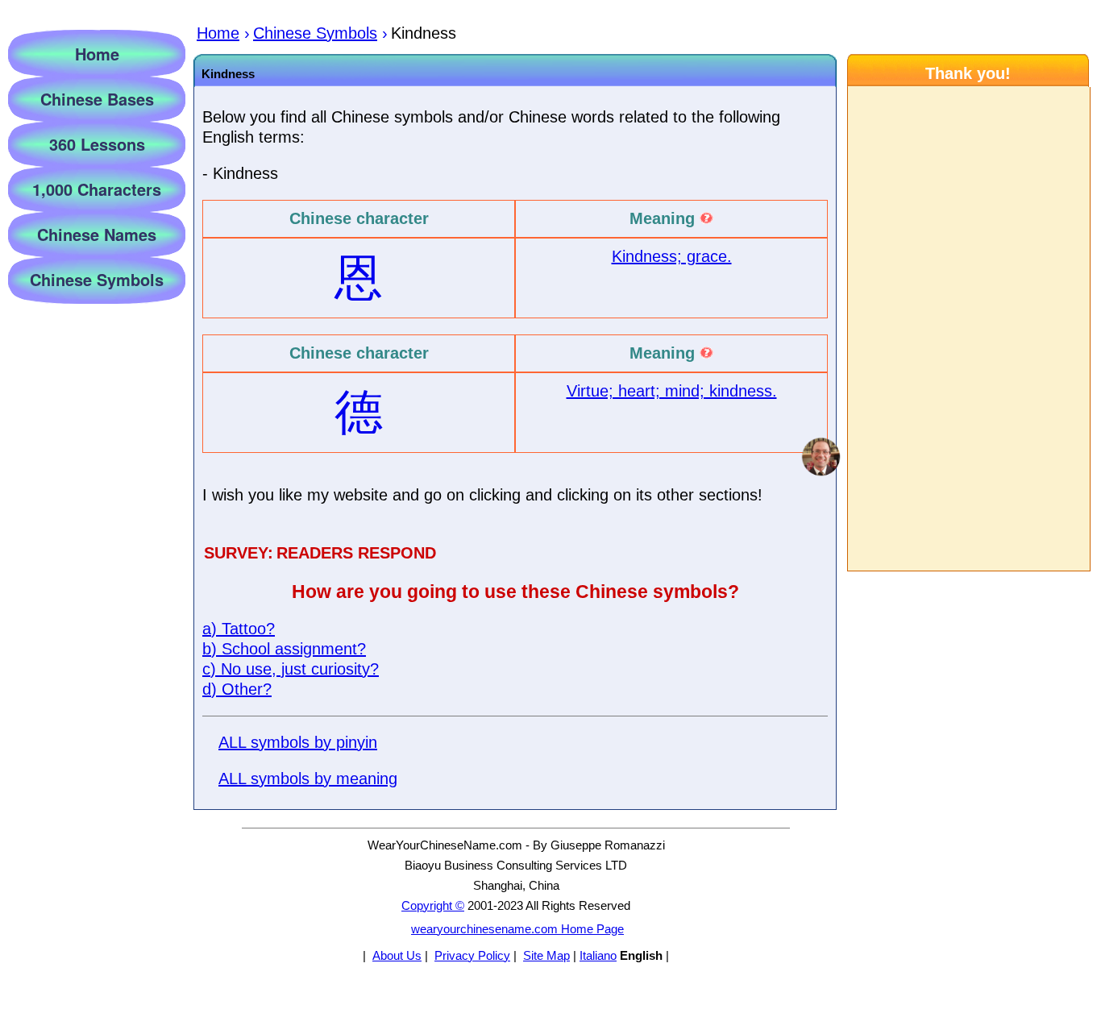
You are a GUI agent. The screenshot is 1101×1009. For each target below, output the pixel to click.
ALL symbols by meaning (307, 778)
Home (97, 53)
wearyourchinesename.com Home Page (517, 929)
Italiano (598, 955)
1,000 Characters (96, 189)
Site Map (546, 955)
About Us (397, 955)
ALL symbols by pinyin (297, 742)
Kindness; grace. (672, 256)
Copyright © (432, 905)
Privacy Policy (472, 955)
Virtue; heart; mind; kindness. (672, 391)
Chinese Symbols (97, 279)
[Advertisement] (968, 329)
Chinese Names (96, 234)
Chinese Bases (97, 98)
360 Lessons (97, 144)
